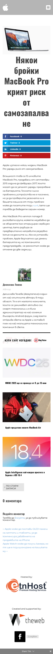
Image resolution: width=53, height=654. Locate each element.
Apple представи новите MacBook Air (23, 427)
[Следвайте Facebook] (20, 636)
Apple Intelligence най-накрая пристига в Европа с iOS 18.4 (25, 474)
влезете (20, 518)
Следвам (32, 636)
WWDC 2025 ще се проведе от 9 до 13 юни (25, 383)
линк (35, 205)
